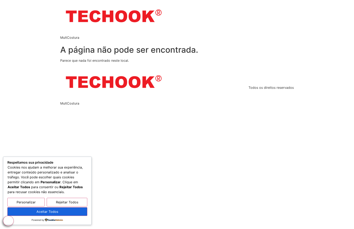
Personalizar (26, 202)
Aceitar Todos (47, 212)
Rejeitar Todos (67, 202)
